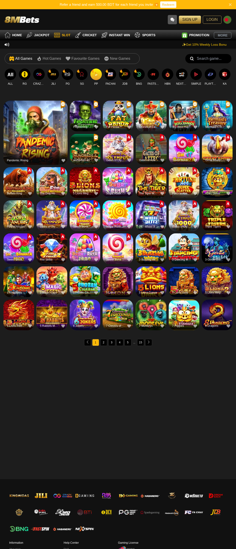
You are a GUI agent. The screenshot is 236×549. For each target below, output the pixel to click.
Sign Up (190, 19)
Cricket (90, 35)
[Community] (172, 19)
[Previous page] (87, 342)
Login (212, 19)
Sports (148, 35)
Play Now (36, 135)
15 (140, 342)
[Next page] (148, 342)
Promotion (199, 35)
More (222, 35)
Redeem (168, 4)
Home (17, 35)
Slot (66, 35)
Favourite (35, 124)
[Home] (22, 19)
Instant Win (119, 35)
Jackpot (42, 35)
